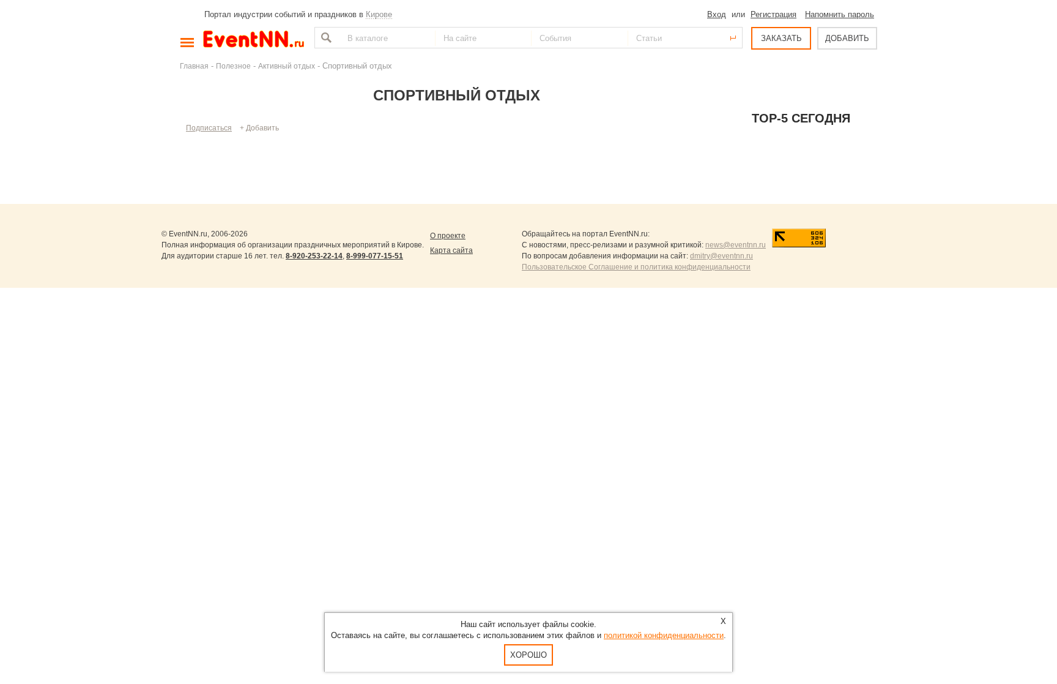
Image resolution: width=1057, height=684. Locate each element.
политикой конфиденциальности (664, 635)
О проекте (447, 235)
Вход (716, 14)
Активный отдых (286, 66)
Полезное (233, 66)
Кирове (379, 14)
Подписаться (209, 128)
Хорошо (528, 655)
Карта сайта (451, 250)
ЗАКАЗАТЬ (781, 38)
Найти (325, 38)
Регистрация (773, 14)
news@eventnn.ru (735, 245)
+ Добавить (259, 128)
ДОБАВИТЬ (847, 38)
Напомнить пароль (839, 14)
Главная (194, 66)
